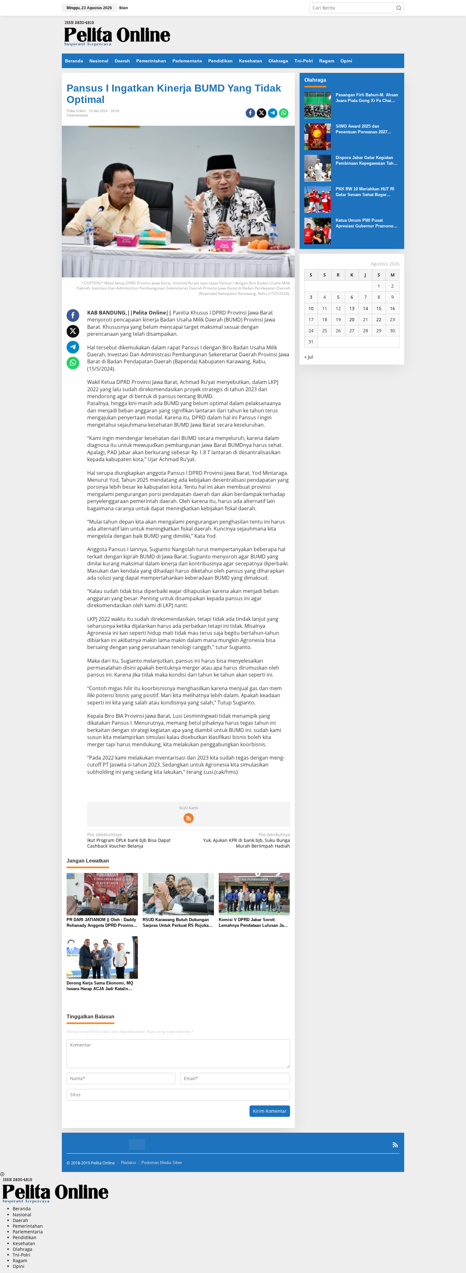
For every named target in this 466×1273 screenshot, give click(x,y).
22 (378, 319)
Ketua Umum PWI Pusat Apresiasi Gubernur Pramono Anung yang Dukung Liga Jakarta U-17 (364, 223)
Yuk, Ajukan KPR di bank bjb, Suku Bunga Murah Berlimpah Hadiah (246, 840)
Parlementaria (77, 115)
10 (311, 308)
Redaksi (128, 1162)
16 (392, 308)
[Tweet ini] (261, 113)
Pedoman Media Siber (161, 1162)
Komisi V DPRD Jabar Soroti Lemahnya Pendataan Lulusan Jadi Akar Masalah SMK (253, 922)
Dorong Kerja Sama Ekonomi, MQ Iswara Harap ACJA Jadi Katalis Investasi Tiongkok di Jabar (100, 986)
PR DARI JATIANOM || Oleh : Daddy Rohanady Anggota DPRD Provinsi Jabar (101, 922)
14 (365, 308)
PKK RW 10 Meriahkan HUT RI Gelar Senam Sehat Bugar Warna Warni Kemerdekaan (365, 192)
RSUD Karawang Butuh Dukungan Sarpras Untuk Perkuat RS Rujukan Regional (177, 922)
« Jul (308, 357)
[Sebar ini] (250, 113)
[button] (398, 8)
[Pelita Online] (117, 34)
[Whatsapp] (283, 113)
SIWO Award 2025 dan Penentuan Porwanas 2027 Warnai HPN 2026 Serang (361, 129)
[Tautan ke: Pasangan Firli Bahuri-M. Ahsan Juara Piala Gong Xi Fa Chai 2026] (317, 105)
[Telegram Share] (272, 113)
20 (351, 319)
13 (351, 308)
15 (378, 308)
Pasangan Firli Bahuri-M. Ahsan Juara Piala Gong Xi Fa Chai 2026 (367, 98)
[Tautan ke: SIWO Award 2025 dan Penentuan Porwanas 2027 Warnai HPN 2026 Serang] (317, 136)
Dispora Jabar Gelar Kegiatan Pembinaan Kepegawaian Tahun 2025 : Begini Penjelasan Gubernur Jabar (367, 160)
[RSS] (189, 818)
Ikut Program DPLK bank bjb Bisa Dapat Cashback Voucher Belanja (129, 840)
